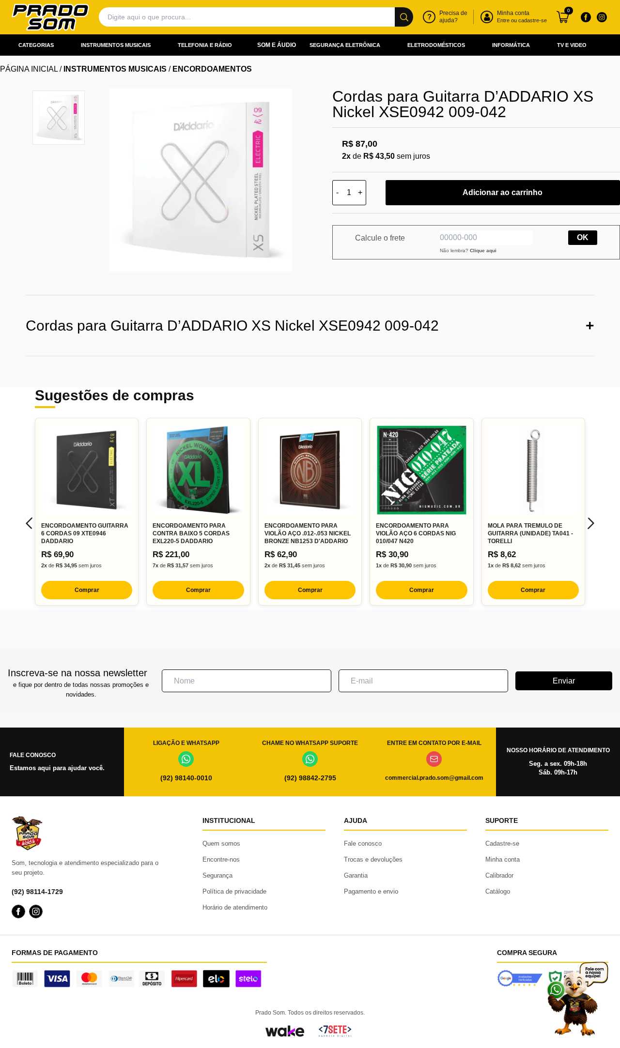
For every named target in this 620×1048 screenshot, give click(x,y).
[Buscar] (404, 17)
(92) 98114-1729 (37, 892)
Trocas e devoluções (373, 859)
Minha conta (502, 859)
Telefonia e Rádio (205, 45)
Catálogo (497, 891)
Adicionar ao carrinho (502, 192)
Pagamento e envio (371, 891)
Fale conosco (363, 843)
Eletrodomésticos (436, 45)
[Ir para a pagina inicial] (50, 17)
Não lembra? (468, 250)
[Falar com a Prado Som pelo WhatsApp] (577, 999)
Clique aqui (483, 250)
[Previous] (29, 523)
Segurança (217, 875)
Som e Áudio (276, 45)
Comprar (87, 590)
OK (583, 237)
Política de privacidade (234, 891)
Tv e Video (572, 45)
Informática (511, 45)
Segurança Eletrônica (345, 45)
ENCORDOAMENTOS (212, 69)
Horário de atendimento (234, 907)
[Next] (591, 523)
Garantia (356, 875)
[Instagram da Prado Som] (601, 17)
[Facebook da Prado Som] (585, 17)
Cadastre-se (502, 843)
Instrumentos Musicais (116, 45)
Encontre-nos (221, 859)
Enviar (564, 681)
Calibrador (499, 875)
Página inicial (29, 69)
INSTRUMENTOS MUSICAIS (115, 69)
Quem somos (221, 843)
